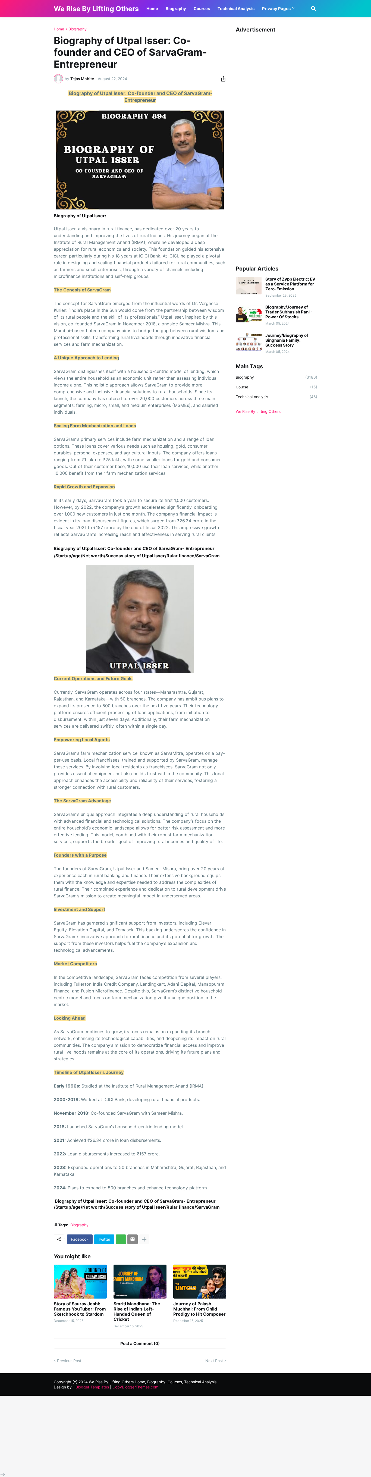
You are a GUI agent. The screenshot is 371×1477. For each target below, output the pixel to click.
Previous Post (69, 1360)
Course (276, 387)
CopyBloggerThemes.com (135, 1387)
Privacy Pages (276, 8)
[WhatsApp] (121, 1239)
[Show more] (144, 1239)
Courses (202, 8)
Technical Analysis (236, 8)
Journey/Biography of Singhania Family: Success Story (286, 340)
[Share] (221, 78)
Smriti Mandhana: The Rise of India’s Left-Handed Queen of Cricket (137, 1311)
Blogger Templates (92, 1387)
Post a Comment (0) (140, 1343)
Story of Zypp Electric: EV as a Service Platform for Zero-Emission (290, 284)
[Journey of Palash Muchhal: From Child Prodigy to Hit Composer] (199, 1282)
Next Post (214, 1360)
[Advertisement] (276, 146)
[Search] (312, 8)
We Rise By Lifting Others (96, 9)
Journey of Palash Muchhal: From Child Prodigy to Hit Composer (199, 1309)
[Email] (132, 1239)
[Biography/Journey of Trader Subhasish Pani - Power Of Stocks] (249, 313)
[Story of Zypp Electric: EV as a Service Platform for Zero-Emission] (249, 285)
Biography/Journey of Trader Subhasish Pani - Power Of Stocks (288, 312)
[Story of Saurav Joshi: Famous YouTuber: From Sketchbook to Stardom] (80, 1282)
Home (152, 8)
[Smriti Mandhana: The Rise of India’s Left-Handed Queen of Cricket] (140, 1282)
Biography (176, 8)
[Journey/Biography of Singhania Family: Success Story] (249, 342)
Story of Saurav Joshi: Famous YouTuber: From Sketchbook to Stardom (80, 1309)
